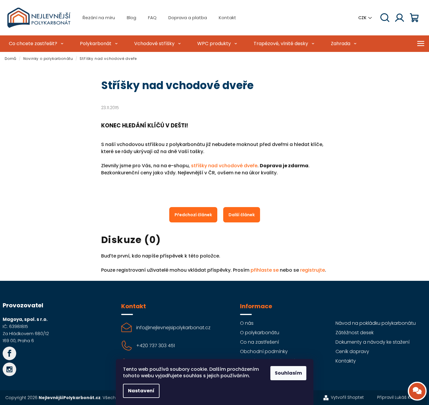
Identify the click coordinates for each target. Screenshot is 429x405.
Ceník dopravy (352, 351)
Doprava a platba (187, 17)
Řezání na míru (99, 17)
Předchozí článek (193, 215)
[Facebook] (9, 353)
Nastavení (141, 390)
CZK (362, 18)
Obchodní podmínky (264, 351)
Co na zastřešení (259, 342)
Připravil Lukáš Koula (398, 397)
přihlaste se (265, 270)
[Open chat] (417, 391)
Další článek (242, 215)
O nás (247, 323)
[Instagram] (9, 369)
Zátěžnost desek (355, 332)
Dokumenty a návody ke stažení (373, 342)
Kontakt (227, 17)
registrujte (312, 270)
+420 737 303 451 (155, 345)
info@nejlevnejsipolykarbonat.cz (173, 327)
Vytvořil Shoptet (347, 397)
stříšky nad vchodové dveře (224, 165)
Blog (131, 17)
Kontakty (346, 361)
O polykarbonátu (259, 332)
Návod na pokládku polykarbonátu (376, 323)
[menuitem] (35, 43)
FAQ (152, 17)
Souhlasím (288, 373)
